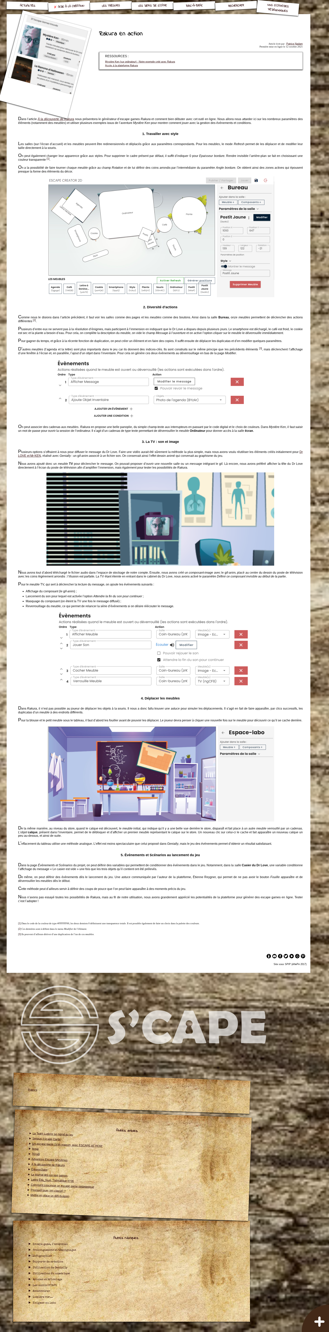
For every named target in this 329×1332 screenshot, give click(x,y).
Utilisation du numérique (51, 1273)
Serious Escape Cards (46, 1139)
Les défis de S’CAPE (152, 5)
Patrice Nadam (294, 43)
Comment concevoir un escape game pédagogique (62, 1186)
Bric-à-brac (194, 5)
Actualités (27, 5)
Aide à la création (71, 6)
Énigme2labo (39, 1169)
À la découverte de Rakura (48, 1165)
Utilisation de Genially (50, 1267)
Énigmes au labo (44, 1303)
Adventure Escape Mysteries (49, 1159)
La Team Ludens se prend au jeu (53, 1134)
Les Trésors (111, 5)
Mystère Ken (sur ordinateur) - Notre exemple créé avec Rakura (140, 61)
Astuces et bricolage (47, 1279)
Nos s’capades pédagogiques (278, 7)
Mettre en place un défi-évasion (49, 1195)
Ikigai (35, 1149)
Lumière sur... (43, 1297)
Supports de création (48, 1262)
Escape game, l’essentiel (50, 1244)
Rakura (32, 1090)
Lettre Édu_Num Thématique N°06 (52, 1180)
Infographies (42, 1256)
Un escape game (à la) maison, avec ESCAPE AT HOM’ (67, 1145)
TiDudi (36, 1154)
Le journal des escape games (49, 1175)
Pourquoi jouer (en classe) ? (48, 1190)
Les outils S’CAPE (45, 1285)
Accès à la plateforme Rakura (121, 65)
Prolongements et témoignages (54, 1250)
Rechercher (236, 5)
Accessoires (41, 1291)
